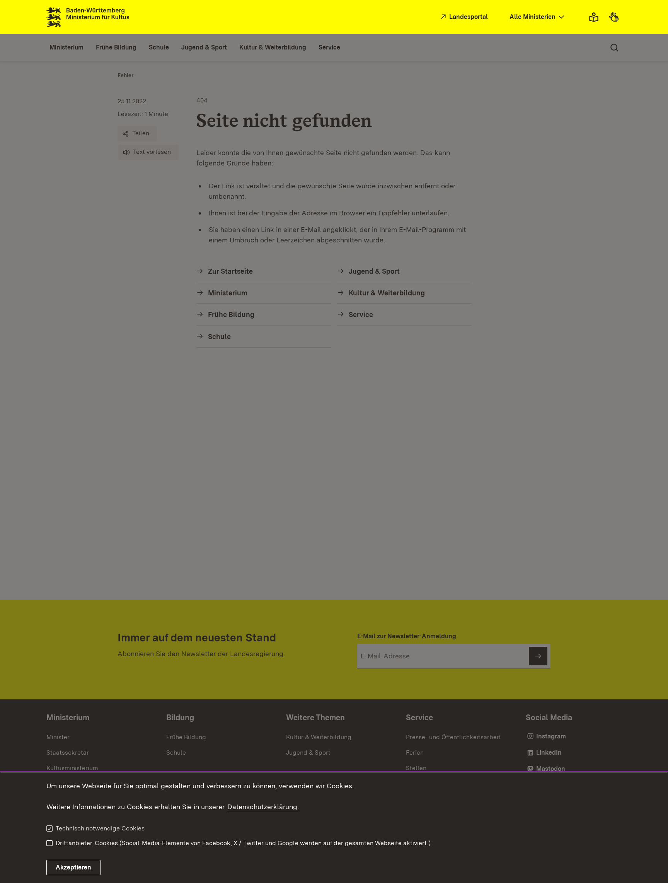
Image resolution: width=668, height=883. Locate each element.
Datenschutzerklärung (262, 807)
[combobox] (537, 17)
